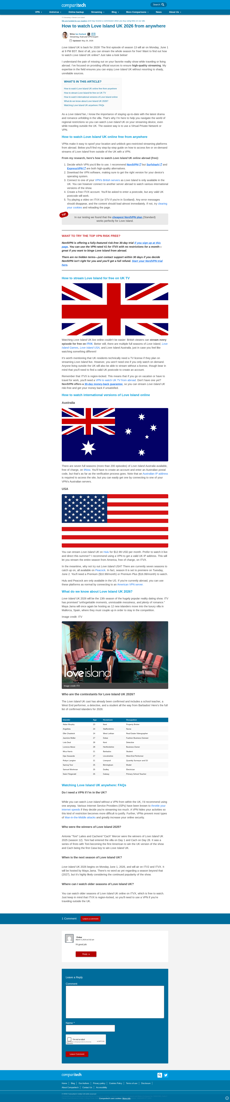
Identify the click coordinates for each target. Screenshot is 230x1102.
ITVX (90, 343)
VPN (37, 12)
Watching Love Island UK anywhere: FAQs (84, 105)
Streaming (96, 12)
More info (126, 1098)
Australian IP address (155, 473)
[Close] (227, 1098)
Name (69, 1022)
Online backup (76, 12)
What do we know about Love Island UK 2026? (86, 101)
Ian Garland (81, 34)
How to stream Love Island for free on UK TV (85, 93)
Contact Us (87, 1087)
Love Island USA (90, 347)
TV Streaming (66, 17)
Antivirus (54, 12)
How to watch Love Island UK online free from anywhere (90, 88)
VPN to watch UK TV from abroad (116, 380)
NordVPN (132, 164)
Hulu (106, 551)
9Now (87, 469)
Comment (71, 983)
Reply (84, 954)
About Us (174, 12)
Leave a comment (90, 919)
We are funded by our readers (74, 21)
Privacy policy (99, 1083)
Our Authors (84, 1083)
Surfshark (153, 164)
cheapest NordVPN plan (127, 217)
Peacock (100, 570)
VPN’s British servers (107, 180)
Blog (114, 12)
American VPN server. (130, 584)
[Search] (162, 4)
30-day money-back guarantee (104, 384)
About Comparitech (70, 1087)
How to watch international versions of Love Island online (91, 97)
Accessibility (101, 1087)
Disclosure (146, 1083)
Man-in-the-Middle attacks (80, 817)
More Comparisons (136, 12)
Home (64, 1083)
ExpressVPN (75, 168)
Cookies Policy (115, 1083)
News (159, 12)
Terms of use (131, 1083)
